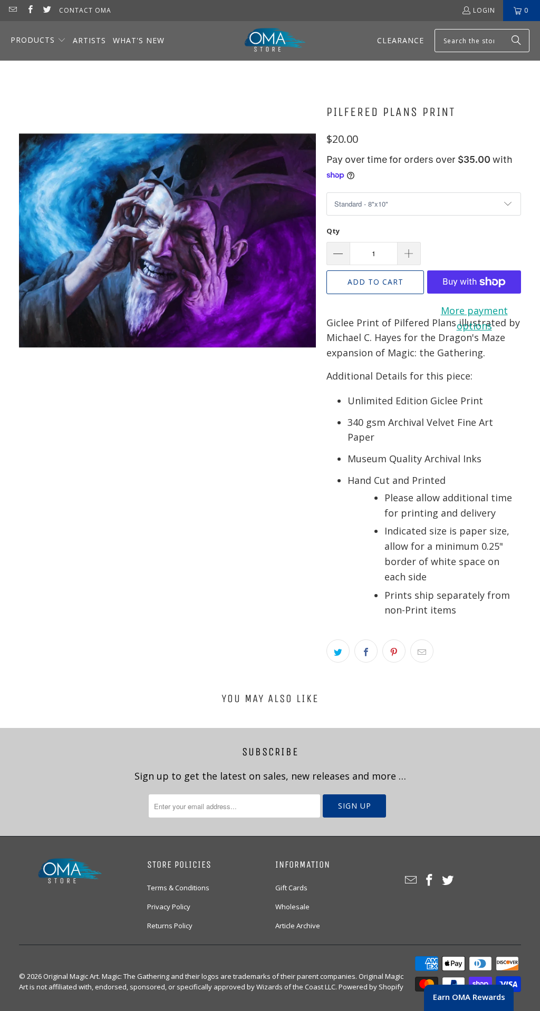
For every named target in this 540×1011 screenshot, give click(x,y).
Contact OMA (85, 10)
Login (484, 10)
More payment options (474, 318)
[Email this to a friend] (421, 651)
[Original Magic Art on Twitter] (46, 10)
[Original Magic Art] (268, 40)
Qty (333, 231)
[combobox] (482, 40)
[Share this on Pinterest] (394, 651)
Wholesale (292, 906)
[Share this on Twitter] (338, 651)
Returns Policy (169, 925)
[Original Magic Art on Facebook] (29, 10)
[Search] (516, 40)
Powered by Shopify (371, 986)
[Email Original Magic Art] (12, 10)
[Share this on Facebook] (366, 651)
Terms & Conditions (178, 887)
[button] (38, 40)
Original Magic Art (71, 976)
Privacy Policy (168, 906)
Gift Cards (291, 887)
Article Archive (297, 925)
